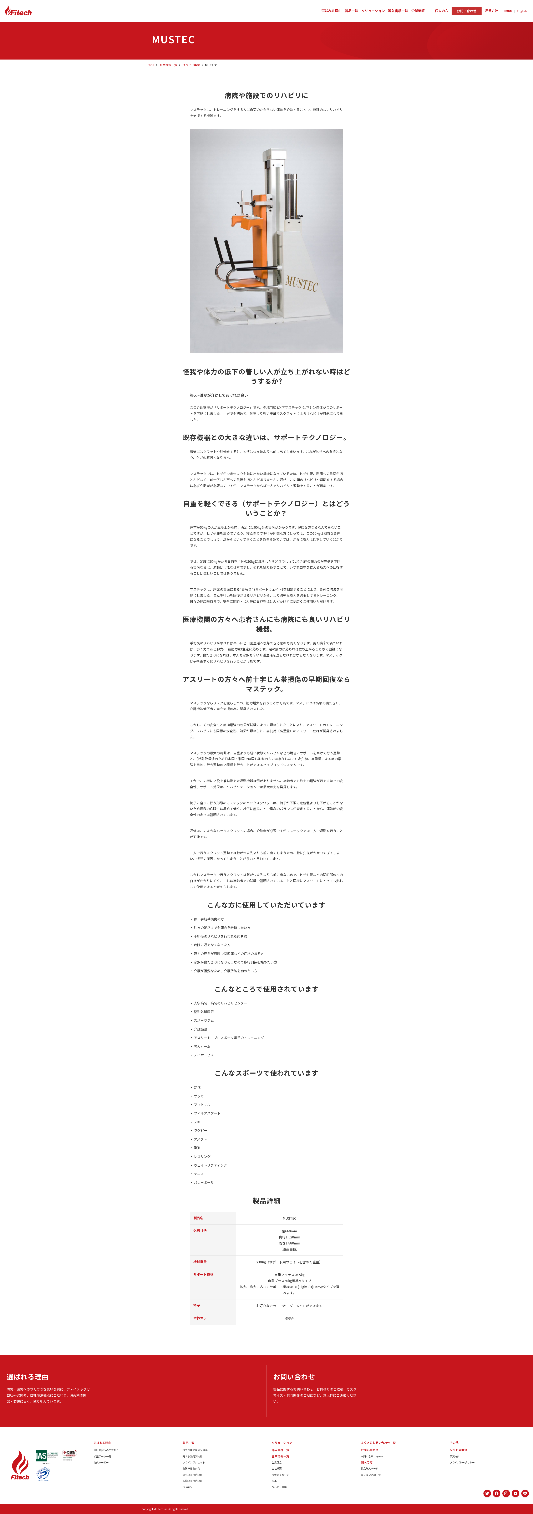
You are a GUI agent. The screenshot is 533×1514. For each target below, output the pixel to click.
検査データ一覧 (102, 1456)
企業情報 (418, 10)
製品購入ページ (369, 1468)
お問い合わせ (467, 10)
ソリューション (373, 10)
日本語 (508, 11)
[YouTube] (515, 1493)
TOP (151, 65)
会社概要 (277, 1468)
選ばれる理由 (331, 10)
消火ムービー (101, 1462)
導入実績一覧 (398, 10)
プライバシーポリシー (462, 1462)
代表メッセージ (280, 1474)
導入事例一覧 (280, 1450)
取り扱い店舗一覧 (371, 1474)
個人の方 (441, 10)
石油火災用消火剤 (193, 1480)
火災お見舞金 (458, 1450)
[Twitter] (487, 1493)
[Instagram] (506, 1493)
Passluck (187, 1487)
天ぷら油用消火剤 (193, 1456)
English (522, 11)
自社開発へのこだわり (106, 1450)
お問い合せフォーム (372, 1456)
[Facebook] (496, 1493)
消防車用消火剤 (191, 1468)
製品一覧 (351, 10)
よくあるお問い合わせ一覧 (378, 1443)
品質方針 (491, 10)
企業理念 (277, 1462)
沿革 (274, 1480)
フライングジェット (194, 1462)
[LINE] (525, 1493)
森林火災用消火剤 (193, 1474)
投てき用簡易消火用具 (195, 1450)
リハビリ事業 (191, 65)
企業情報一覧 (168, 65)
